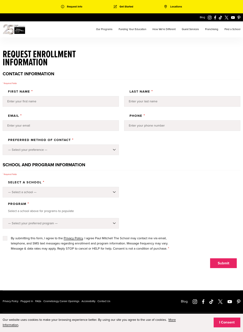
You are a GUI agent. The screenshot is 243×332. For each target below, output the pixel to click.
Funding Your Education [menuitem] (132, 29)
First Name (20, 91)
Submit (223, 263)
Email (15, 116)
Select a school (26, 182)
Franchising (211, 29)
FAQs (38, 301)
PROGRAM (18, 204)
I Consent (227, 322)
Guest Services (190, 29)
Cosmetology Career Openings (61, 301)
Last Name (141, 91)
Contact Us (103, 301)
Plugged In (26, 301)
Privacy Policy (73, 238)
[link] (71, 6)
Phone (137, 116)
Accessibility (88, 301)
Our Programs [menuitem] (104, 29)
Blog (202, 17)
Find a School (232, 29)
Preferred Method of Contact (41, 140)
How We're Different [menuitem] (164, 29)
